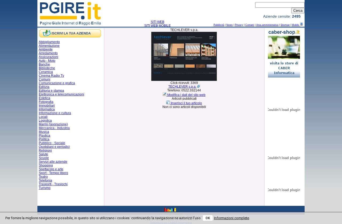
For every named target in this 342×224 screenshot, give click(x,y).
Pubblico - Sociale (52, 143)
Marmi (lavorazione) (53, 124)
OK (207, 218)
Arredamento (48, 53)
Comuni (44, 79)
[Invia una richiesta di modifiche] (165, 95)
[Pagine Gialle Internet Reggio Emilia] (70, 25)
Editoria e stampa (51, 90)
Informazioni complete (231, 218)
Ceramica (46, 72)
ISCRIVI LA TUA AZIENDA (71, 33)
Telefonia (45, 180)
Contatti (249, 25)
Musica (44, 132)
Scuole (44, 158)
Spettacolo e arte (51, 169)
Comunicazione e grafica (57, 83)
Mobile (296, 25)
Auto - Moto (47, 61)
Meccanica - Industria (54, 128)
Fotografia (46, 102)
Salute (43, 154)
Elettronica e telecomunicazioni (61, 94)
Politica (44, 139)
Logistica (45, 120)
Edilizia (44, 87)
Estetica (44, 98)
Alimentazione (49, 46)
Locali (43, 117)
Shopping (46, 165)
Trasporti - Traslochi (53, 184)
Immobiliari (47, 105)
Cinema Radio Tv (51, 76)
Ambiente (46, 49)
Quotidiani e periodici (54, 147)
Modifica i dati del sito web (186, 95)
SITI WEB (157, 22)
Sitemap (285, 25)
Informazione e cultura (55, 113)
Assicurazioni (48, 57)
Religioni (45, 150)
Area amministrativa (267, 25)
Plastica (44, 135)
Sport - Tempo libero (53, 173)
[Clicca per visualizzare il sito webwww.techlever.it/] (184, 80)
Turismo (44, 188)
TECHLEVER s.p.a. (182, 86)
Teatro (43, 177)
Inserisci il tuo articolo (186, 103)
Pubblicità (218, 25)
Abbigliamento (49, 42)
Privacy (239, 25)
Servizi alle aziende (53, 162)
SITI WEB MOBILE (157, 26)
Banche (44, 64)
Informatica (47, 109)
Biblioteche (47, 68)
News (229, 25)
